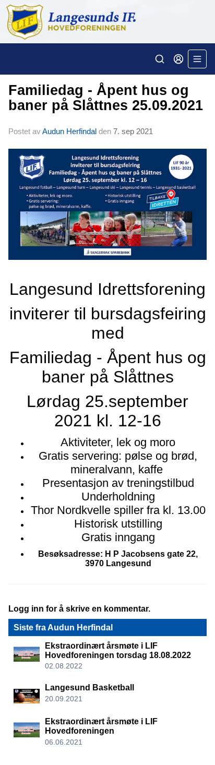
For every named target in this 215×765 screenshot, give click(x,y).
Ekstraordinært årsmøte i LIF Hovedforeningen (101, 726)
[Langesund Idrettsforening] (107, 21)
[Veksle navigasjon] (197, 59)
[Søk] (159, 59)
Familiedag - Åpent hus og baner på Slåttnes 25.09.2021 (105, 97)
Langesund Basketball (89, 687)
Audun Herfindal (69, 131)
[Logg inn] (178, 59)
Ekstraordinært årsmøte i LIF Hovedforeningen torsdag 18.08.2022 (118, 650)
